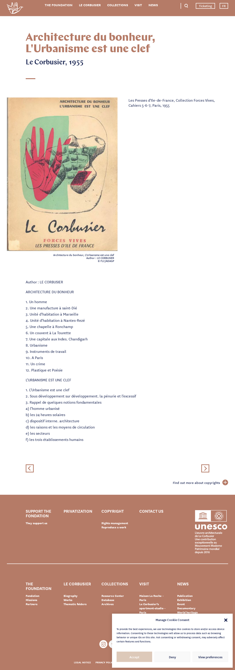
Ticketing (205, 5)
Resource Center (112, 596)
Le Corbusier (90, 5)
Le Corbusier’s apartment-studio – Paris (152, 608)
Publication (185, 596)
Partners (31, 604)
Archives (107, 604)
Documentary (186, 608)
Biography (71, 596)
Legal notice (82, 662)
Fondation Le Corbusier (15, 8)
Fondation (32, 596)
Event (181, 604)
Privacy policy (105, 662)
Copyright (112, 511)
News (153, 5)
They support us (36, 523)
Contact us (151, 511)
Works (68, 600)
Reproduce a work (113, 527)
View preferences (210, 656)
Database (107, 600)
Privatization (78, 511)
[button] (226, 619)
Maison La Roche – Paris (151, 598)
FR (224, 5)
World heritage (187, 612)
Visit (138, 5)
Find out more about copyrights (196, 482)
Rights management (114, 523)
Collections (117, 5)
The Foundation (59, 5)
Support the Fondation (38, 513)
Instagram (103, 644)
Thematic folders (75, 604)
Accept (134, 656)
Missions (31, 600)
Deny (172, 656)
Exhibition (184, 600)
